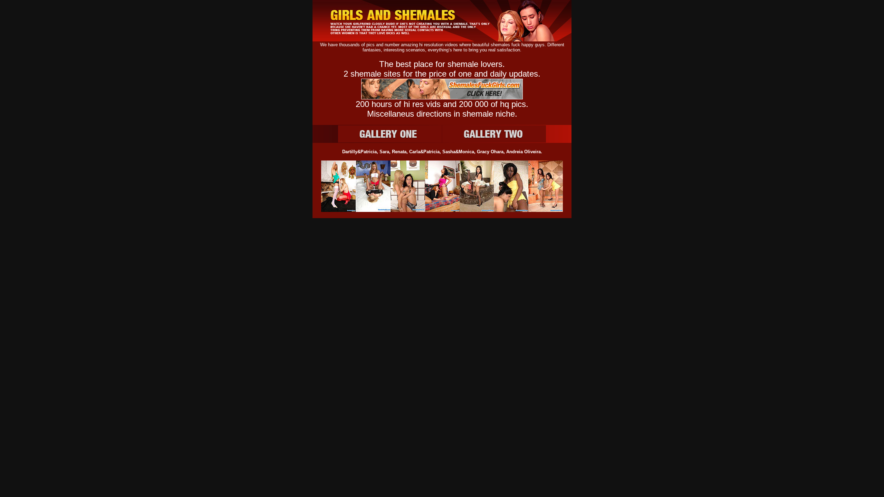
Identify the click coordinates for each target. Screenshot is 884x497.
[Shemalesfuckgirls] (442, 39)
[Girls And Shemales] (390, 134)
